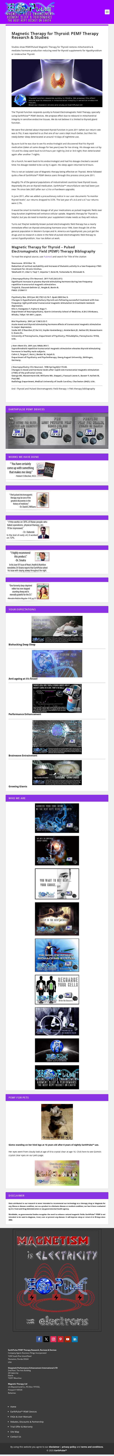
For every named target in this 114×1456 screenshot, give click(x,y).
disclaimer (54, 1446)
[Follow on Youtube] (68, 1339)
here (84, 1151)
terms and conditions (92, 1446)
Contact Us (15, 1436)
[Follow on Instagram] (53, 1339)
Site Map (14, 1431)
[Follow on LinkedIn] (75, 1339)
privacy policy (69, 1446)
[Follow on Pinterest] (61, 1339)
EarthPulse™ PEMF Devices (23, 1411)
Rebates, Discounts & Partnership (27, 1421)
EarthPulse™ (60, 1450)
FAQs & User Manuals (21, 1416)
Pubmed (48, 256)
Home (13, 1406)
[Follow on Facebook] (39, 1339)
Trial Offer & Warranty (21, 1426)
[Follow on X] (46, 1339)
